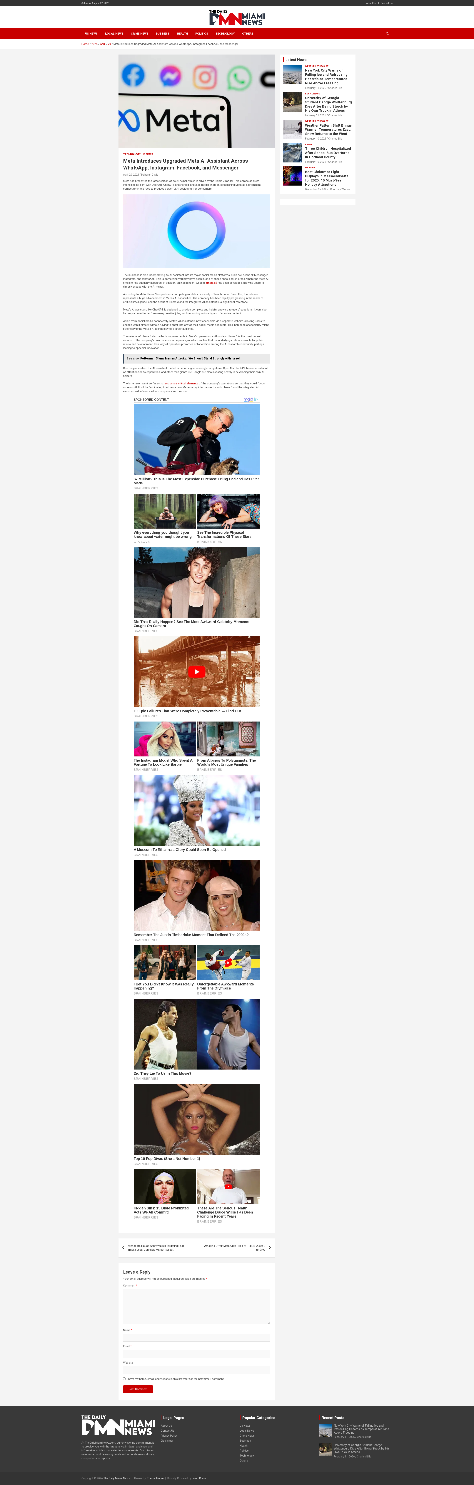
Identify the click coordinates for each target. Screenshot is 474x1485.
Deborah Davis (149, 174)
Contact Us (387, 3)
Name (127, 1330)
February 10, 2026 (315, 138)
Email (127, 1346)
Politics (201, 33)
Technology (225, 33)
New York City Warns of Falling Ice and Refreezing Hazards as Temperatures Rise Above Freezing (326, 76)
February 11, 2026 (315, 87)
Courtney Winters (340, 189)
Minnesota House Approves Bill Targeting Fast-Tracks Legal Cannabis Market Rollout (156, 1247)
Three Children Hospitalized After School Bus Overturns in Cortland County (328, 152)
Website (128, 1362)
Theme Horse (155, 1478)
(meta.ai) (212, 282)
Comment (130, 1285)
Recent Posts (333, 1418)
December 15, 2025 (316, 189)
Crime (308, 144)
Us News (91, 33)
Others (247, 33)
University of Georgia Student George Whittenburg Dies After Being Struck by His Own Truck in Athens (328, 104)
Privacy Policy (169, 1435)
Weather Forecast (316, 66)
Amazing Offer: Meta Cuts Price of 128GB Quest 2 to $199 (234, 1247)
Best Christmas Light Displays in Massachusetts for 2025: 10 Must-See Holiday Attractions (326, 178)
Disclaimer (167, 1440)
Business (163, 33)
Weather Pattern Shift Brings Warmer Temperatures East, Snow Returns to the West (328, 129)
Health (182, 33)
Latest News (296, 59)
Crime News (139, 33)
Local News (114, 33)
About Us (371, 3)
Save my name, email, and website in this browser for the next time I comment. (176, 1379)
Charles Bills (335, 87)
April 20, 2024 (131, 174)
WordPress (199, 1478)
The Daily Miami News (117, 1478)
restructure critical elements (181, 383)
